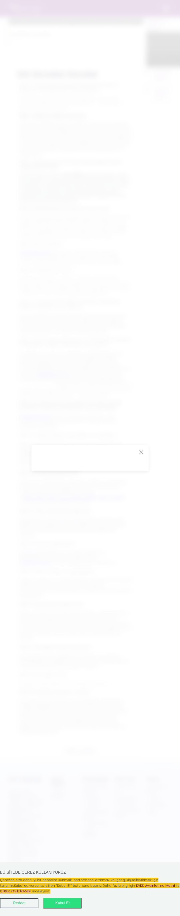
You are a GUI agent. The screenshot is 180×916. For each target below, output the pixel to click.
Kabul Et (62, 903)
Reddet (19, 903)
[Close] (141, 452)
